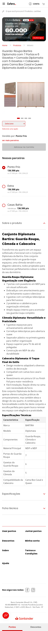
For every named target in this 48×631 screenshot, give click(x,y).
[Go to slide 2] (22, 118)
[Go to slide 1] (18, 118)
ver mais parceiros (10, 140)
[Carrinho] (44, 3)
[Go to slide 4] (29, 118)
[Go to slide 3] (26, 118)
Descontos (35, 627)
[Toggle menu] (3, 3)
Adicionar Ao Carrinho (24, 147)
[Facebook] (27, 590)
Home (4, 45)
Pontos (12, 627)
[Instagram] (33, 590)
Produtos (17, 45)
